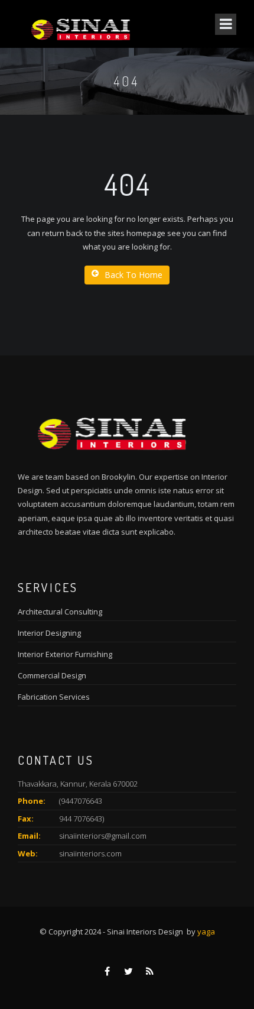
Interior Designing (49, 633)
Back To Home (133, 274)
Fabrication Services (54, 696)
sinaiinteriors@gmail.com (102, 835)
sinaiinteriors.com (90, 853)
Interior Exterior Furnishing (65, 654)
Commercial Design (52, 675)
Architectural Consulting (60, 611)
